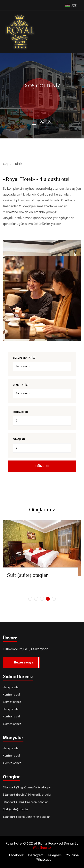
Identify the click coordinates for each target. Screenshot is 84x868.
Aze (75, 6)
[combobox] (42, 420)
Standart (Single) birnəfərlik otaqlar (27, 787)
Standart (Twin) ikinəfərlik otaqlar (25, 802)
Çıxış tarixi (21, 385)
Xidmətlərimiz (12, 702)
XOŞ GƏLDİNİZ (42, 86)
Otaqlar (19, 439)
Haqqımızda (11, 687)
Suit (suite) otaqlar (27, 575)
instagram (35, 855)
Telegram (55, 855)
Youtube (72, 855)
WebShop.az (42, 848)
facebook (16, 855)
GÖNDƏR (42, 466)
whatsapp (44, 859)
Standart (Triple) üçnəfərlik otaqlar (26, 817)
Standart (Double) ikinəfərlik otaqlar (27, 794)
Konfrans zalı (11, 694)
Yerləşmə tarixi (24, 358)
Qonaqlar (20, 412)
